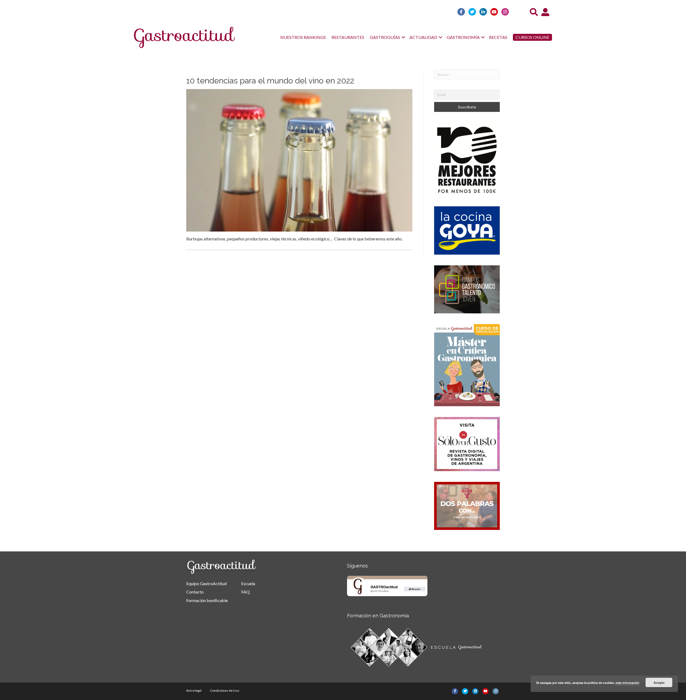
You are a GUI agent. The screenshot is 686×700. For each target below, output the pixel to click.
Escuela (248, 583)
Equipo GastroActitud (206, 583)
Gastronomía (463, 37)
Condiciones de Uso (224, 690)
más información (627, 683)
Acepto (659, 682)
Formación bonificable (207, 600)
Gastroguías (385, 37)
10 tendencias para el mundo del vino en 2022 (270, 80)
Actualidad (423, 37)
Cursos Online (532, 37)
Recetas (498, 37)
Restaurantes (347, 37)
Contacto (195, 591)
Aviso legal (194, 690)
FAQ (245, 591)
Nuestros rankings (303, 37)
